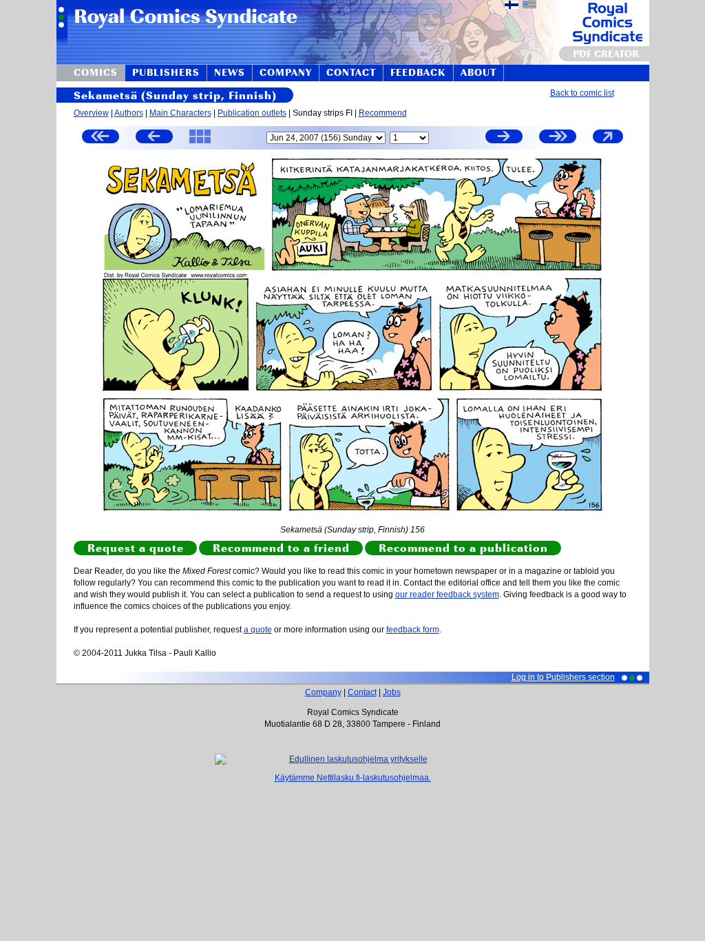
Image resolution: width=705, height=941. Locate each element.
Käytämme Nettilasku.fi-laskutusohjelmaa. (353, 778)
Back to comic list (582, 93)
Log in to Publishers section (563, 677)
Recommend (383, 113)
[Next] (504, 138)
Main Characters (180, 113)
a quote (258, 629)
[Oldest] (100, 138)
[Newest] (558, 138)
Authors (128, 113)
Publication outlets (252, 113)
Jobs (392, 692)
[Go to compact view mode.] (608, 142)
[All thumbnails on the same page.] (200, 142)
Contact (362, 692)
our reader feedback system (447, 594)
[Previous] (154, 138)
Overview (91, 113)
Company (323, 692)
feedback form (412, 629)
